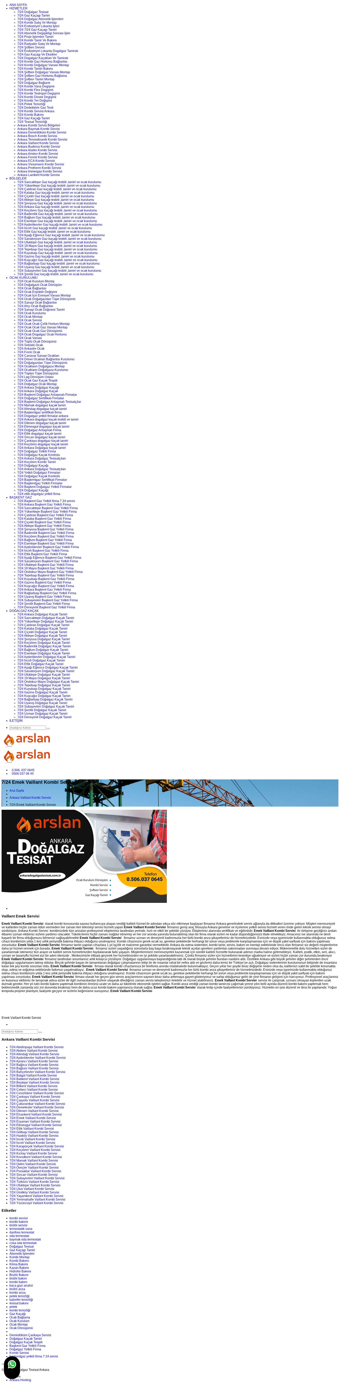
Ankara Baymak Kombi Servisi (38, 129)
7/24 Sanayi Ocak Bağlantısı (37, 302)
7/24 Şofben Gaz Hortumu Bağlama (42, 75)
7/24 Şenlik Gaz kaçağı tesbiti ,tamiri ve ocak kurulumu (55, 274)
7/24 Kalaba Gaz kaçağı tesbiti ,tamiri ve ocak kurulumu (55, 192)
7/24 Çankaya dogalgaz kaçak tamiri (42, 440)
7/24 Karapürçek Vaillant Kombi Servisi (36, 1146)
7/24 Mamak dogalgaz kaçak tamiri (41, 405)
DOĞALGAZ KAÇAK (24, 610)
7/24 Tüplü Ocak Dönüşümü (36, 341)
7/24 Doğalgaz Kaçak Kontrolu (38, 455)
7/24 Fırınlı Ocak (28, 352)
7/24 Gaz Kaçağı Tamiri (33, 118)
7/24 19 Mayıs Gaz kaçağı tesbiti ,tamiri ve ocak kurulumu (57, 245)
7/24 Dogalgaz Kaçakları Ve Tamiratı (42, 58)
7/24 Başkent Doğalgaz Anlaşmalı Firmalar (47, 394)
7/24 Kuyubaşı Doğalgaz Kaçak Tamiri (44, 688)
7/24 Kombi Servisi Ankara (35, 111)
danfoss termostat (21, 1232)
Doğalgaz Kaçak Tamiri (25, 1338)
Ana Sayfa (16, 790)
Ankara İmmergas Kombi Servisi (39, 171)
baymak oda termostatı (25, 1239)
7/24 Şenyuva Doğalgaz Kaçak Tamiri (43, 639)
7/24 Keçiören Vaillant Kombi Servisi (34, 1150)
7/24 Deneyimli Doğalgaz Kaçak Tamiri (44, 717)
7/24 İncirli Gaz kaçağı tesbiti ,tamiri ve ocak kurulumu (54, 228)
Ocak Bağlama (19, 1317)
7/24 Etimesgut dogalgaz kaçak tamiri (43, 426)
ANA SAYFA (18, 4)
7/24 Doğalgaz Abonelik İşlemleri (40, 19)
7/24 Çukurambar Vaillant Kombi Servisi (37, 1103)
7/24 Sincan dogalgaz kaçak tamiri (41, 437)
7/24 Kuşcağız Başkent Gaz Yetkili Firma (45, 586)
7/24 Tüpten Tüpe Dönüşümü (37, 373)
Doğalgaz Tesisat (21, 1246)
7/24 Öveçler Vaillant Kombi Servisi (34, 1167)
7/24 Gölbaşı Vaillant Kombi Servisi (34, 1132)
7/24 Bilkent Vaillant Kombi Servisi (33, 1086)
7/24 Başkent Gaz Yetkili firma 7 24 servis (46, 501)
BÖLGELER (18, 178)
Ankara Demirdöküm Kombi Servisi (41, 132)
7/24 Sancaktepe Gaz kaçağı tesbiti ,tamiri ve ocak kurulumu (59, 182)
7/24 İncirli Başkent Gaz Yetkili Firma (42, 550)
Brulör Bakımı (18, 1275)
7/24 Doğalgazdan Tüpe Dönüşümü (42, 362)
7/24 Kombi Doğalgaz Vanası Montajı (43, 65)
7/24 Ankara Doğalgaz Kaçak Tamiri (42, 614)
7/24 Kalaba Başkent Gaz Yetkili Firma (44, 518)
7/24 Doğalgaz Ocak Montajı (37, 384)
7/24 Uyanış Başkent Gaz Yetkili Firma (44, 596)
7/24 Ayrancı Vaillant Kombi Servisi (33, 1061)
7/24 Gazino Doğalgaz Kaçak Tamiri (42, 692)
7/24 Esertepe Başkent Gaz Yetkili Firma (45, 543)
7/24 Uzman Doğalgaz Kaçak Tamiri (42, 713)
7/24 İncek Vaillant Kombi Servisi (32, 1139)
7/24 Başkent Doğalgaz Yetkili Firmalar (44, 486)
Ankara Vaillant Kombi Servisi (38, 143)
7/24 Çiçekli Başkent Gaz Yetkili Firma (44, 522)
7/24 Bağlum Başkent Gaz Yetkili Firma (44, 540)
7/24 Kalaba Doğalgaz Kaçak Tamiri (42, 628)
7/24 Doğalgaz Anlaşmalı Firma (39, 430)
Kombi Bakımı (19, 1260)
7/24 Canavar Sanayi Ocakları (38, 355)
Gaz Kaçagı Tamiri (22, 1250)
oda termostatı (19, 1236)
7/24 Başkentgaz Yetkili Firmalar (39, 483)
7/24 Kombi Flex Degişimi (35, 90)
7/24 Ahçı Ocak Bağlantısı (35, 306)
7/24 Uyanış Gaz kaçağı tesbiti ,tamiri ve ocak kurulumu (55, 267)
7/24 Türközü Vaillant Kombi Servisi (34, 1181)
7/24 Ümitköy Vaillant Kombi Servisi (34, 1192)
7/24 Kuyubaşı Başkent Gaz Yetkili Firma (45, 579)
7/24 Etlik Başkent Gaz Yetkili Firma (42, 554)
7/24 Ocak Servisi (29, 320)
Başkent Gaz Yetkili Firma (27, 1345)
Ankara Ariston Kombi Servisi (37, 153)
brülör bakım (18, 1278)
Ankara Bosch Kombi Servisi (37, 136)
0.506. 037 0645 (23, 770)
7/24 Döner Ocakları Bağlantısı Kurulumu (45, 359)
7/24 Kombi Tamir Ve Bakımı (37, 40)
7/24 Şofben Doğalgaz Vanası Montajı (43, 72)
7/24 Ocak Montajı (29, 316)
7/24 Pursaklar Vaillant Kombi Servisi (35, 1171)
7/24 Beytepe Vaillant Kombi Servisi (34, 1082)
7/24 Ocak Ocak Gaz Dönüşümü (39, 331)
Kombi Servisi (19, 1352)
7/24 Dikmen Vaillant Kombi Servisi (34, 1111)
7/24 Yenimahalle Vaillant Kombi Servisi (37, 1199)
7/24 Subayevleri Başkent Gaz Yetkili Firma (47, 600)
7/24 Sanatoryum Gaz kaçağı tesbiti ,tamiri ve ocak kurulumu (59, 238)
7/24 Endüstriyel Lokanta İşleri (38, 26)
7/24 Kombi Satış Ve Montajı (37, 22)
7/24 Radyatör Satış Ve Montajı (38, 43)
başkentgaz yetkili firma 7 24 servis (33, 1356)
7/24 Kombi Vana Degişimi (36, 86)
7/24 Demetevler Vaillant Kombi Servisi (36, 1107)
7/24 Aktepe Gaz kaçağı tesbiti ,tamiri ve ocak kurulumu (55, 199)
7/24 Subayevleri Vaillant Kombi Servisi (37, 1178)
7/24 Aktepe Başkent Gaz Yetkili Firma (44, 525)
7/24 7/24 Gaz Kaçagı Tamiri (37, 29)
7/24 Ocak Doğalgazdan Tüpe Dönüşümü (46, 299)
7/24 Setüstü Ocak (30, 345)
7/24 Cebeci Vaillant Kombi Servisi (33, 1089)
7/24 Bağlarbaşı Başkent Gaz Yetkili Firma (46, 593)
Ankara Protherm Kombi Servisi (39, 168)
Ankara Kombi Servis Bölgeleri (38, 125)
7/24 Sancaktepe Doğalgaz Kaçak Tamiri (45, 618)
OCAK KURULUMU (23, 277)
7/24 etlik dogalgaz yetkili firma (38, 494)
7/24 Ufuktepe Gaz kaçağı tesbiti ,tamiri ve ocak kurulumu (57, 242)
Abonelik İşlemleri (21, 1253)
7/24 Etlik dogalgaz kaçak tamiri (39, 433)
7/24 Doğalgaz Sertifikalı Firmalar (40, 398)
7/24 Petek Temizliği (31, 104)
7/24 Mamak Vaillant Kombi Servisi (33, 1160)
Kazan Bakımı (19, 1267)
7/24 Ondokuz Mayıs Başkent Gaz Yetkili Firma (50, 571)
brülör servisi (18, 1225)
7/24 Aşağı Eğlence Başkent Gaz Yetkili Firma (49, 557)
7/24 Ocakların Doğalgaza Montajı (41, 366)
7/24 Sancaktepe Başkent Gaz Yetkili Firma (47, 508)
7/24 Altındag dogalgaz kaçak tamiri (42, 408)
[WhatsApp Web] (12, 1367)
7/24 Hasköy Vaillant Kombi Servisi (33, 1135)
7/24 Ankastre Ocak (30, 348)
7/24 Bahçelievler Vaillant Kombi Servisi (37, 1072)
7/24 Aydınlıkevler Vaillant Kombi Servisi (37, 1057)
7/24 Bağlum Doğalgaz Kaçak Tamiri (42, 649)
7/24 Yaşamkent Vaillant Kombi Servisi (36, 1196)
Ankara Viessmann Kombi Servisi (40, 164)
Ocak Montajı (18, 1324)
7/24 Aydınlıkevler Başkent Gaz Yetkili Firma (48, 547)
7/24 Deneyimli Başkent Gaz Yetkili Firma (46, 607)
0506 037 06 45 (23, 773)
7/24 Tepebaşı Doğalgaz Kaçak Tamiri (43, 685)
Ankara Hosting (20, 1380)
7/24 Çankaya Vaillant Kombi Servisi (34, 1096)
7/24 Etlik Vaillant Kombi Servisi (31, 1128)
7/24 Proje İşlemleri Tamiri (35, 36)
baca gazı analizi (21, 1285)
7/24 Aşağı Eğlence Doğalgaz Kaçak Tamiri (47, 667)
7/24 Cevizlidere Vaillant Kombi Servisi (36, 1093)
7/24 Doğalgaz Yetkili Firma (36, 451)
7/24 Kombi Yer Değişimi (34, 100)
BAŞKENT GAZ (20, 497)
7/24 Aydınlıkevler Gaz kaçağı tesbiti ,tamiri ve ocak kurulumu (59, 224)
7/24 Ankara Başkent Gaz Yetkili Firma (44, 504)
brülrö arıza (17, 1289)
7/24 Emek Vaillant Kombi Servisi (32, 1118)
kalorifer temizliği (21, 1299)
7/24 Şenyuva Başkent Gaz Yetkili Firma (45, 529)
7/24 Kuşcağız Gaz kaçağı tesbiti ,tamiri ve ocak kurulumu (57, 260)
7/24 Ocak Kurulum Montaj (35, 281)
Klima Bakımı (18, 1264)
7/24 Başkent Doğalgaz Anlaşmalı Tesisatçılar (49, 401)
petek (13, 1306)
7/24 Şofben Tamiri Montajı (36, 79)
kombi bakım (18, 1282)
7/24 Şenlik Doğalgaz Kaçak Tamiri (41, 710)
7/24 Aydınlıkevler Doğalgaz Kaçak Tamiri (46, 657)
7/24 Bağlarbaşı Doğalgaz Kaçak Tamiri (45, 699)
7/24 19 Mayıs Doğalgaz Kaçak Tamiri (43, 678)
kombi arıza (17, 1292)
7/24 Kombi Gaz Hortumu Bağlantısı (42, 61)
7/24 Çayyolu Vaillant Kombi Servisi (34, 1100)
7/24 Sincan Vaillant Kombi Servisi (33, 1174)
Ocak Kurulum (19, 1321)
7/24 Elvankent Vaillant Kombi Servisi (35, 1114)
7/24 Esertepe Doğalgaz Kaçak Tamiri (43, 653)
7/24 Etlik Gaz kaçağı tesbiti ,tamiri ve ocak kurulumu (54, 231)
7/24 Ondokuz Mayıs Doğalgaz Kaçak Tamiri (48, 681)
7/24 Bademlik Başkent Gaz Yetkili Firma (45, 533)
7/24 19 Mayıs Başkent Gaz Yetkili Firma (45, 568)
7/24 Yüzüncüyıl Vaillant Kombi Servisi (36, 1203)
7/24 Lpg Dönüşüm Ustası (35, 377)
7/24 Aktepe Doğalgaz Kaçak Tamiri (42, 635)
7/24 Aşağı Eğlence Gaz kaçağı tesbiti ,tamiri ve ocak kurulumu (61, 235)
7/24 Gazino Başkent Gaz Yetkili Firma (44, 582)
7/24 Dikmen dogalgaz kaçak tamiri (41, 423)
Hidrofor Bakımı (20, 1271)
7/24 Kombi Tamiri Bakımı (35, 68)
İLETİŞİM (15, 720)
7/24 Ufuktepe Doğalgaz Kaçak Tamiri (43, 674)
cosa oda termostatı (23, 1243)
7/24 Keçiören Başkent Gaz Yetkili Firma (45, 536)
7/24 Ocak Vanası (29, 338)
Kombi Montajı (19, 1257)
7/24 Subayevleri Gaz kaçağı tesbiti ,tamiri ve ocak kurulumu (59, 270)
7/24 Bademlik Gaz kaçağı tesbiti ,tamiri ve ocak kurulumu (57, 214)
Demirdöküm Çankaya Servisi (30, 1335)
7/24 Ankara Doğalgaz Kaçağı (38, 387)
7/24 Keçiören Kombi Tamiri (36, 462)
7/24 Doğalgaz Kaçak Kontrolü (38, 476)
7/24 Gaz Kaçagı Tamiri (33, 15)
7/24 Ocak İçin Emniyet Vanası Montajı (44, 295)
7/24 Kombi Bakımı (30, 114)
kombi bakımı (18, 1221)
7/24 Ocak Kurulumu (31, 313)
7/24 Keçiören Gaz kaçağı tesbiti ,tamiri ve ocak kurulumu (57, 210)
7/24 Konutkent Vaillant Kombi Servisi (35, 1157)
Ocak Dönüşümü (21, 1328)
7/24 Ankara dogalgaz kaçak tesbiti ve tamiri (48, 419)
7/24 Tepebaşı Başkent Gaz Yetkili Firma (45, 575)
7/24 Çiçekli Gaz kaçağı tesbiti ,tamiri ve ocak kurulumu (55, 196)
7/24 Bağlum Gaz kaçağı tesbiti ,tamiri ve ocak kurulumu (56, 217)
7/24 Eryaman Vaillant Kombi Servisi (34, 1121)
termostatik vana (20, 1228)
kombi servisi (18, 1218)
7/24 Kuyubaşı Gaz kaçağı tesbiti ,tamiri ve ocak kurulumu (57, 253)
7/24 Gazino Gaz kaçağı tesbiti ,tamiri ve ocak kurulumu (55, 256)
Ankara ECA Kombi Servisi (36, 160)
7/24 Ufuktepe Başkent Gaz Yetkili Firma (45, 564)
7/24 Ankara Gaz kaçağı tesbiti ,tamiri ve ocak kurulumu (55, 206)
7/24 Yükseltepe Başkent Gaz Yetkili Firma (47, 511)
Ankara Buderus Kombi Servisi (38, 146)
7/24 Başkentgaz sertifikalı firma (39, 412)
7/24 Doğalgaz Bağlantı (33, 82)
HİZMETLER (18, 8)
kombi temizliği (19, 1310)
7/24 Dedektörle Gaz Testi (35, 107)
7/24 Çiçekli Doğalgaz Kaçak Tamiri (42, 632)
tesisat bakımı (19, 1303)
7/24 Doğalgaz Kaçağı (32, 465)
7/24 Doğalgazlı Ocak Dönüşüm (39, 284)
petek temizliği (19, 1296)
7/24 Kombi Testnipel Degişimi (38, 93)
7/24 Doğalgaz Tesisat (32, 12)
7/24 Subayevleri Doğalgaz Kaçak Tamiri (45, 706)
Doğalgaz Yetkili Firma (25, 1349)
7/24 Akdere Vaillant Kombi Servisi (33, 1050)
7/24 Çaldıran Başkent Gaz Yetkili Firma (45, 515)
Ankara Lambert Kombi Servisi (38, 175)
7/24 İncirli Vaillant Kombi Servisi (32, 1142)
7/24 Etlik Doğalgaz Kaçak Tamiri (40, 664)
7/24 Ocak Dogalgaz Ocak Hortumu (42, 334)
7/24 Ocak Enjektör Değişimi (37, 292)
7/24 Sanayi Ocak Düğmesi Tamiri (41, 309)
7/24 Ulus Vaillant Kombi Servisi (31, 1188)
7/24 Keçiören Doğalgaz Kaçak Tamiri (43, 642)
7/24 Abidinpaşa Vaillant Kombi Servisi (36, 1047)
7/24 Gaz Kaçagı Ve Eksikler (37, 54)
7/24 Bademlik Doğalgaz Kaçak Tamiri (44, 646)
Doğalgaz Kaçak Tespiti (25, 1342)
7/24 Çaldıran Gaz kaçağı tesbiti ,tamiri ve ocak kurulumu (56, 189)
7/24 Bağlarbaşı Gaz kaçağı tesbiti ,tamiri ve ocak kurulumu (58, 263)
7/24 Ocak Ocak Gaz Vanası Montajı (42, 327)
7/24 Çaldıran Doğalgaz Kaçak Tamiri (43, 625)
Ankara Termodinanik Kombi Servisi (42, 139)
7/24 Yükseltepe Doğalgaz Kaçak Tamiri (45, 621)
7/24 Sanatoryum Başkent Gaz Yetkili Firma (47, 561)
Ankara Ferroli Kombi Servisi (37, 157)
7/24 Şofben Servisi (31, 47)
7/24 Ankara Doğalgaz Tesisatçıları (41, 458)
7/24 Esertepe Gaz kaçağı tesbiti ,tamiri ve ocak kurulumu (57, 221)
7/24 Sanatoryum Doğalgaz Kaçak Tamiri (45, 671)
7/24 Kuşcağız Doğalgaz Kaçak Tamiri (43, 696)
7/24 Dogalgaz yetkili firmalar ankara (42, 416)
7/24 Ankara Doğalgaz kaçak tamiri (41, 447)
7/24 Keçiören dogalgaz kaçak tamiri (42, 444)
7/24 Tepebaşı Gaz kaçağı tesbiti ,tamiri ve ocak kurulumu (57, 249)
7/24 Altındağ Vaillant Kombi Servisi (34, 1054)
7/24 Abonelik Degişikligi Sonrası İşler (43, 33)
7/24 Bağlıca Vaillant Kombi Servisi (33, 1064)
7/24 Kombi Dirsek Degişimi (36, 97)
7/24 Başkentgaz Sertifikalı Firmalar (42, 479)
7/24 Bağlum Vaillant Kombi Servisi (34, 1068)
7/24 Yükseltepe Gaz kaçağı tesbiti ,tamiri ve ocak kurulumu (58, 185)
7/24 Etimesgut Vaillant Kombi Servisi (35, 1125)
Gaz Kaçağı (17, 1314)
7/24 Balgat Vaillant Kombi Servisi (33, 1075)
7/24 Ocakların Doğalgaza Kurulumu (42, 369)
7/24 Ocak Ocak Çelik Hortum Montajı (43, 323)
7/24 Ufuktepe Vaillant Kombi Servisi (34, 1185)
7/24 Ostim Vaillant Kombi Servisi (32, 1164)
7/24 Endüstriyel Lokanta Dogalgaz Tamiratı (47, 51)
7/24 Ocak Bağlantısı (31, 288)
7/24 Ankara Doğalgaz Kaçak (37, 391)
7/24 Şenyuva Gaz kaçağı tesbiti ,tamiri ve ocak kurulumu (57, 203)
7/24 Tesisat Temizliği (32, 121)
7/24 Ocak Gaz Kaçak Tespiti (37, 380)
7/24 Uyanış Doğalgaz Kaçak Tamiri (42, 703)
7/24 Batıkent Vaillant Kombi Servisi (34, 1079)
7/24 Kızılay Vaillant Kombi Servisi (33, 1153)
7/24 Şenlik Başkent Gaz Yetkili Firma (43, 603)
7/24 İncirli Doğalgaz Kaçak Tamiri (41, 660)
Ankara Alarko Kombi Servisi (37, 150)
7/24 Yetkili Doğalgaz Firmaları (38, 472)
